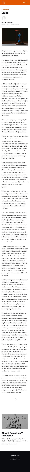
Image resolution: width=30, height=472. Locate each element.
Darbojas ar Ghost (15, 459)
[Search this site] (24, 2)
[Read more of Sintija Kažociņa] (4, 18)
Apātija (12, 455)
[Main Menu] (27, 2)
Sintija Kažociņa (7, 22)
